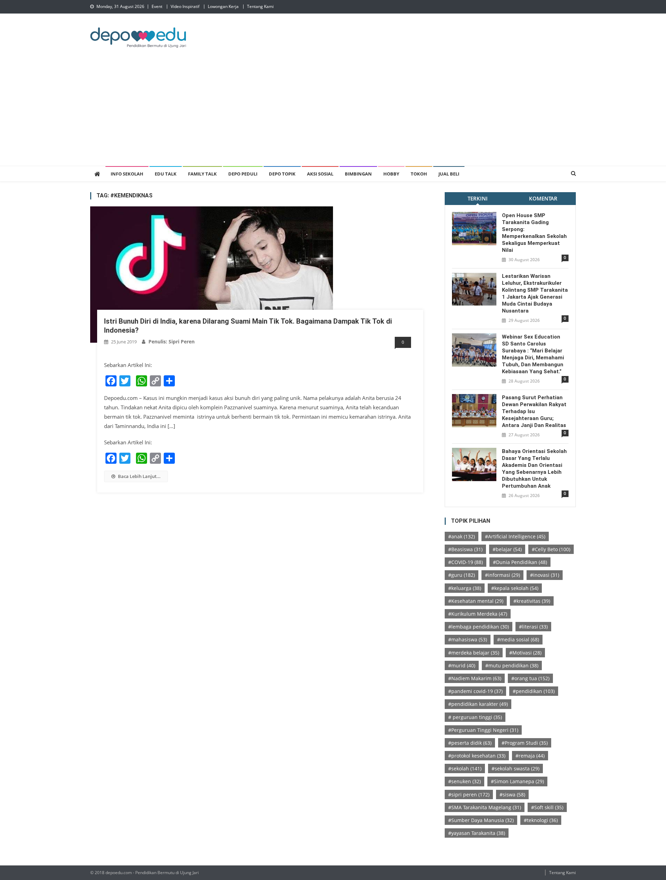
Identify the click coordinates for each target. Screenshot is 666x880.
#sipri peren (468, 794)
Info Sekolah (127, 174)
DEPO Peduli (242, 174)
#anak (461, 536)
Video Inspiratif (185, 6)
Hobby (391, 174)
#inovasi (544, 575)
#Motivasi (525, 652)
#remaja (530, 755)
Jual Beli (448, 174)
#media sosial (518, 639)
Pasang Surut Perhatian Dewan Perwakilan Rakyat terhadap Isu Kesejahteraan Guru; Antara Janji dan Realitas (534, 411)
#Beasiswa (465, 549)
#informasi (502, 575)
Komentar (543, 198)
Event (157, 6)
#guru (461, 575)
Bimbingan (358, 174)
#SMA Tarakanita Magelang (484, 807)
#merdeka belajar (473, 652)
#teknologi (541, 820)
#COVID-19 (465, 562)
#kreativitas (531, 601)
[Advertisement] (333, 113)
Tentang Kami (260, 6)
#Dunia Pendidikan (520, 562)
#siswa (512, 794)
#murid (461, 665)
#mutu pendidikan (511, 665)
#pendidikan (534, 691)
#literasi (533, 626)
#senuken (464, 781)
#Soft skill (547, 807)
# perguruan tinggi (475, 717)
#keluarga (464, 588)
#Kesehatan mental (475, 601)
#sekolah (464, 768)
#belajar (507, 549)
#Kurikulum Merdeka (477, 613)
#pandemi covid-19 (475, 691)
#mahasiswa (467, 639)
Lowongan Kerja (223, 6)
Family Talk (202, 174)
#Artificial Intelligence (515, 536)
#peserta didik (470, 743)
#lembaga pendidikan (478, 626)
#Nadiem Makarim (474, 678)
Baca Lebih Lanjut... (139, 476)
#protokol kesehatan (476, 755)
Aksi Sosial (320, 174)
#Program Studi (525, 743)
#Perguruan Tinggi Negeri (483, 730)
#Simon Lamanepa (517, 781)
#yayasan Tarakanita (476, 833)
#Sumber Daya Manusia (481, 820)
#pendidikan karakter (478, 704)
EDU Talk (166, 174)
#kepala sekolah (514, 588)
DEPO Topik (282, 174)
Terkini (478, 198)
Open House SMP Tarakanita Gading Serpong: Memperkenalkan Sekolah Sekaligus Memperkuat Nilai (534, 232)
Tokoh (419, 174)
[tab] (477, 198)
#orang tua (530, 678)
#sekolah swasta (515, 768)
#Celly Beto (551, 549)
